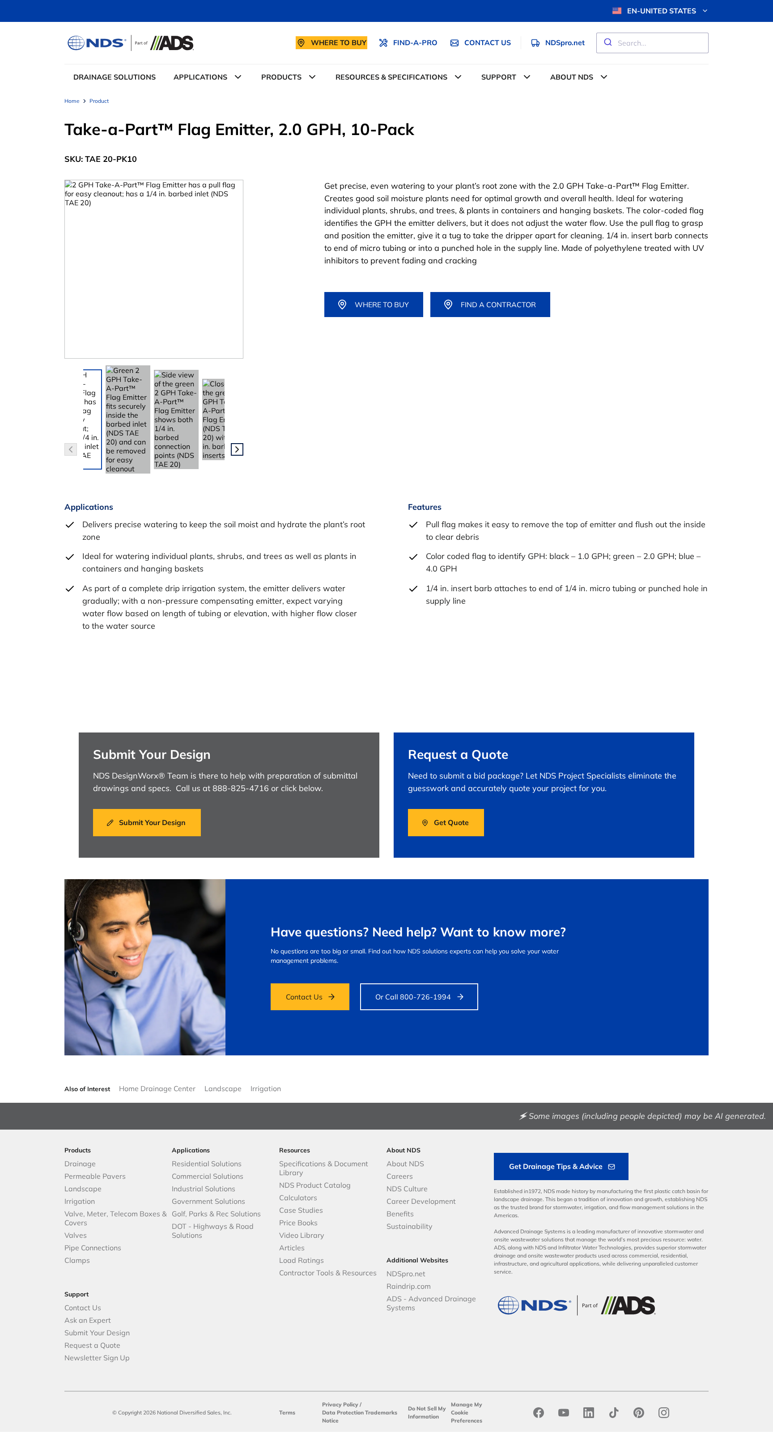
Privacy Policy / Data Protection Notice (343, 1412)
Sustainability (409, 1226)
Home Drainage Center (157, 1088)
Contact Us (304, 996)
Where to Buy (382, 304)
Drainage (80, 1163)
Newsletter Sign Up (97, 1357)
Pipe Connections (92, 1247)
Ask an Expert (87, 1320)
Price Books (298, 1222)
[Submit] (607, 43)
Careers (399, 1176)
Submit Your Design (97, 1332)
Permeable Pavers (95, 1176)
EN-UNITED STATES (661, 10)
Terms (287, 1412)
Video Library (301, 1235)
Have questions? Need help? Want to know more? (418, 932)
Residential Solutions (207, 1163)
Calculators (298, 1197)
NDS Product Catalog (315, 1185)
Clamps (77, 1260)
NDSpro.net (405, 1273)
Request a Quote (92, 1345)
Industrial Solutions (203, 1188)
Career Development (421, 1201)
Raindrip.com (408, 1286)
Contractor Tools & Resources (328, 1272)
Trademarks (381, 1412)
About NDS (405, 1163)
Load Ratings (301, 1260)
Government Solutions (208, 1201)
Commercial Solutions (207, 1176)
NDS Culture (407, 1188)
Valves (75, 1235)
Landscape (223, 1088)
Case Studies (301, 1210)
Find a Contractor (498, 304)
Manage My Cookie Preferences (466, 1412)
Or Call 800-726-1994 (413, 996)
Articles (292, 1247)
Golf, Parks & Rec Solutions (216, 1213)
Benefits (400, 1213)
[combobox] (652, 43)
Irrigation (266, 1088)
